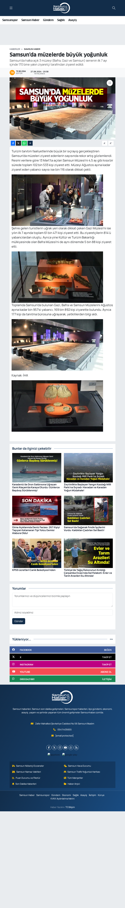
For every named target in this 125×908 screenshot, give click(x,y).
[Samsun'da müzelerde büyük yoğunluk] (63, 108)
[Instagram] (59, 747)
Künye (101, 795)
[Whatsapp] (70, 747)
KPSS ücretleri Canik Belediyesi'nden (33, 570)
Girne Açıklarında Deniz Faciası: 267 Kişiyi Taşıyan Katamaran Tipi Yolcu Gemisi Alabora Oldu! (36, 530)
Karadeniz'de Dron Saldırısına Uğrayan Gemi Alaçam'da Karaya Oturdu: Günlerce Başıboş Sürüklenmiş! (36, 487)
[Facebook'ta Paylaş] (13, 143)
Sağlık (61, 20)
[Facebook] (48, 747)
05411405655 (64, 729)
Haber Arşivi (74, 783)
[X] (54, 747)
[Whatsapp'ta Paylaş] (24, 143)
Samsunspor (10, 20)
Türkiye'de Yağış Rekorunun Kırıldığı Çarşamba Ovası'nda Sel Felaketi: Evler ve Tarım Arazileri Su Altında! (88, 572)
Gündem (48, 20)
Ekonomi (66, 795)
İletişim (92, 795)
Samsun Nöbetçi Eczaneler (30, 765)
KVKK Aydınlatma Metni (62, 798)
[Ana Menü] (11, 8)
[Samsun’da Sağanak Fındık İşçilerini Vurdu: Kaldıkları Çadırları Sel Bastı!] (88, 510)
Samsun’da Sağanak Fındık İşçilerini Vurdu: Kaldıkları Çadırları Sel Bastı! (84, 529)
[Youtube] (65, 747)
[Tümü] (111, 639)
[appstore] (54, 754)
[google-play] (70, 754)
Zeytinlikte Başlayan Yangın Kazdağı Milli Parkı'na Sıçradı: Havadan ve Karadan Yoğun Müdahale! (87, 487)
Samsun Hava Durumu (79, 765)
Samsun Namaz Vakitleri (28, 771)
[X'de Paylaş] (18, 143)
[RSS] (76, 747)
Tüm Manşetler (75, 777)
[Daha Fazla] (30, 143)
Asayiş (72, 20)
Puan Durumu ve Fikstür (28, 777)
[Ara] (113, 8)
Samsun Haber (30, 20)
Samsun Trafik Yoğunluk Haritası (83, 771)
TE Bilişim (70, 807)
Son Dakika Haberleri (25, 783)
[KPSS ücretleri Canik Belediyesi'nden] (36, 553)
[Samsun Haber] (62, 8)
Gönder (18, 621)
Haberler (15, 49)
